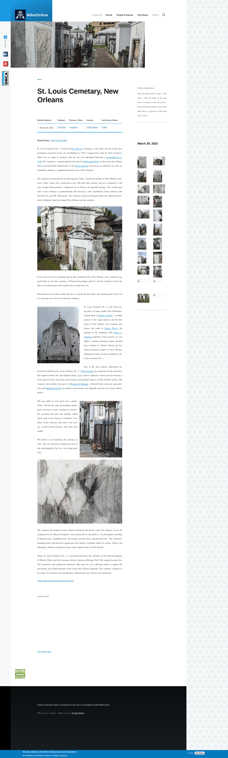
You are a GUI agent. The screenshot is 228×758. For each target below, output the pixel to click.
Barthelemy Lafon (53, 388)
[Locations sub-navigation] (103, 15)
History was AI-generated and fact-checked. (55, 581)
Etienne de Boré (105, 315)
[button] (79, 238)
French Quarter (81, 165)
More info (64, 755)
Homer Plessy (111, 328)
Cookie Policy (78, 712)
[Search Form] (163, 15)
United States (92, 127)
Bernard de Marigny (79, 383)
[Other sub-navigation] (159, 15)
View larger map (44, 652)
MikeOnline (37, 15)
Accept (190, 753)
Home (39, 79)
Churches (62, 127)
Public (104, 127)
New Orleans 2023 (59, 141)
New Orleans (76, 148)
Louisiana (73, 127)
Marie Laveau (87, 371)
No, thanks (200, 753)
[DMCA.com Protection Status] (5, 78)
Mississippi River (91, 161)
